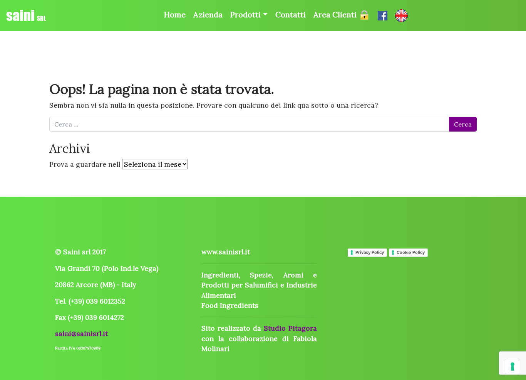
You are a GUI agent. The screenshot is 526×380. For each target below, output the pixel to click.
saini (26, 15)
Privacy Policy (369, 252)
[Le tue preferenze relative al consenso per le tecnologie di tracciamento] (512, 366)
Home (175, 14)
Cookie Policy (411, 252)
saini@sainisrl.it (81, 333)
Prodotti (245, 14)
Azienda (208, 14)
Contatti (290, 14)
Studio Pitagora (290, 328)
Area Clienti (335, 14)
